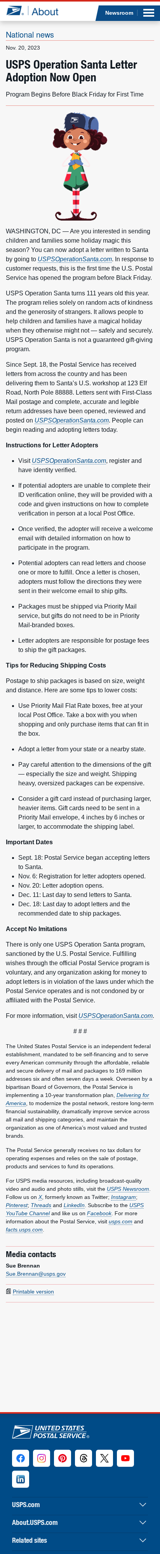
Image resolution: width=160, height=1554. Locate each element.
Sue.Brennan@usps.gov (36, 1274)
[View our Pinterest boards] (62, 1458)
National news (30, 34)
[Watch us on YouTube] (125, 1458)
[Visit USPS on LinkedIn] (20, 1479)
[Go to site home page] (32, 10)
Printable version (33, 1291)
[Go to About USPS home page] (50, 1430)
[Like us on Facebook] (20, 1458)
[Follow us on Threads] (83, 1458)
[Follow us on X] (104, 1458)
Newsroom (119, 13)
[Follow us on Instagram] (41, 1458)
